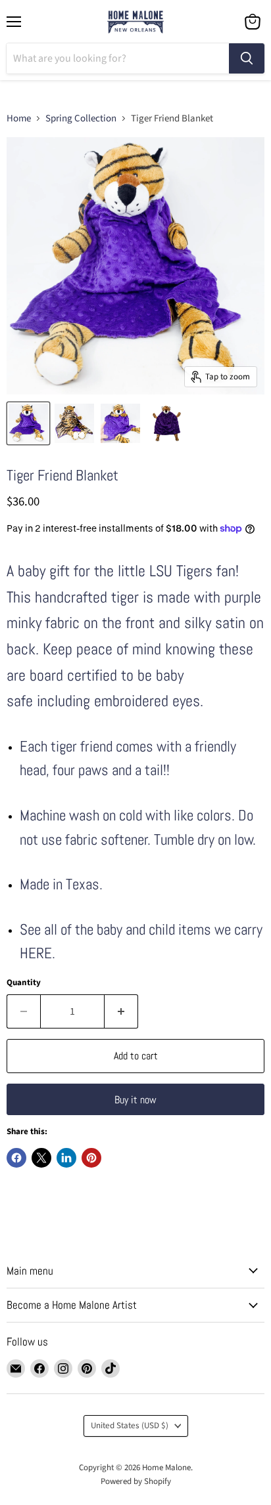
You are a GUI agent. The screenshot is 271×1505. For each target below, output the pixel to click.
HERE (36, 953)
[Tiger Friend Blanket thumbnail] (28, 423)
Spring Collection (80, 118)
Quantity (24, 983)
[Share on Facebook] (16, 1158)
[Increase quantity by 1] (121, 1011)
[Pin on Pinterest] (91, 1158)
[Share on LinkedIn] (66, 1158)
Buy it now (135, 1100)
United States (129, 1425)
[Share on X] (41, 1158)
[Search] (246, 58)
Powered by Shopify (136, 1481)
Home (19, 118)
